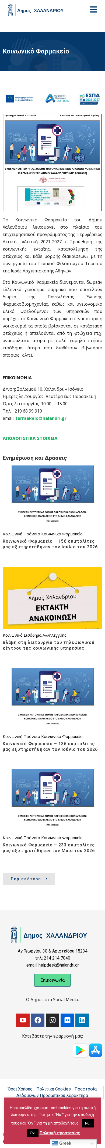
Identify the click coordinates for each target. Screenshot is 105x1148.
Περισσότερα (26, 879)
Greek (64, 1143)
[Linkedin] (82, 1020)
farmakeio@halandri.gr (40, 418)
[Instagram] (52, 1020)
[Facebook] (37, 1020)
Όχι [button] (32, 1133)
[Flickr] (67, 1020)
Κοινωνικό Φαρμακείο (62, 533)
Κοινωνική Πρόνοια (21, 533)
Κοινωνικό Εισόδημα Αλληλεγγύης (34, 635)
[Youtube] (23, 1020)
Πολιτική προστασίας (60, 1132)
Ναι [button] (87, 1123)
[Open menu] (94, 9)
